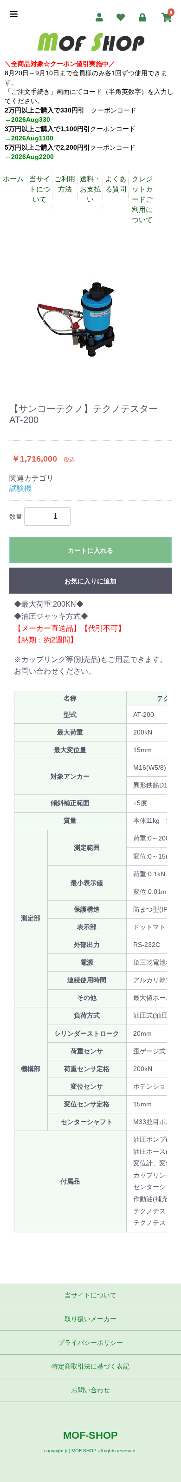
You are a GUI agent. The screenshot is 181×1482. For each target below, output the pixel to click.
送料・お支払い (90, 189)
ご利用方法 (64, 184)
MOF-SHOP (90, 1435)
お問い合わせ (90, 1390)
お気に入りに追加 (90, 581)
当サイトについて (39, 189)
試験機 (20, 488)
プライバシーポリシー (90, 1342)
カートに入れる (90, 550)
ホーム (13, 179)
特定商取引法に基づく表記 (90, 1366)
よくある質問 (115, 184)
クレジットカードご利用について (142, 199)
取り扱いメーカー (90, 1319)
